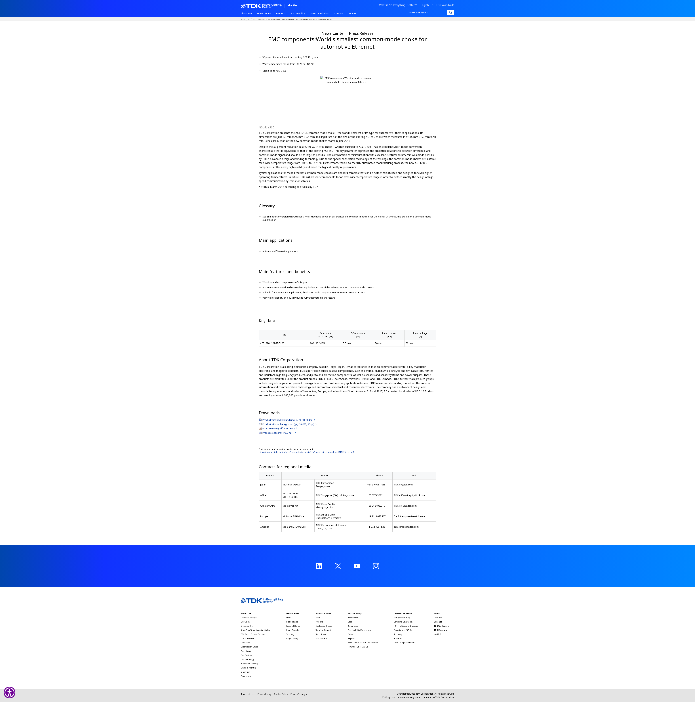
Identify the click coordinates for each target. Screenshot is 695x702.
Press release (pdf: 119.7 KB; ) (278, 428)
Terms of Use (248, 694)
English (425, 5)
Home (243, 19)
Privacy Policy (264, 694)
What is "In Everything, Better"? (398, 5)
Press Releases (259, 19)
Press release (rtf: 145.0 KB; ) (278, 432)
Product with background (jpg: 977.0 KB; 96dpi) (287, 420)
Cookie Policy (281, 694)
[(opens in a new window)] (319, 566)
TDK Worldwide (445, 5)
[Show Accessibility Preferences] (9, 692)
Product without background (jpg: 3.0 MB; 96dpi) (288, 424)
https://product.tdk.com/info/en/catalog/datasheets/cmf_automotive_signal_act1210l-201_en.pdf (306, 452)
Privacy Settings (298, 694)
